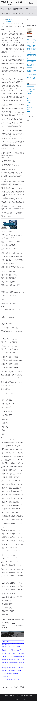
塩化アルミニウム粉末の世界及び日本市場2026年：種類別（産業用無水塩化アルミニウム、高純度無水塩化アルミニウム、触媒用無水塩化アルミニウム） (31, 48)
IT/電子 (6, 21)
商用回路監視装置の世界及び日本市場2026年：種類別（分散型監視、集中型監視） (31, 56)
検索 (27, 19)
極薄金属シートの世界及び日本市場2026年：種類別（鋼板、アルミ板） (31, 41)
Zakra (26, 695)
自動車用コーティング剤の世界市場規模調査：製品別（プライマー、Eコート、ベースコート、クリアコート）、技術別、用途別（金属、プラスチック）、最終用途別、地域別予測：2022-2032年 (13, 672)
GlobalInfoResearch (30, 86)
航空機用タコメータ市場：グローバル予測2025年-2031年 (11, 646)
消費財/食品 (29, 102)
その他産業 (29, 93)
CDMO (3, 665)
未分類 (28, 98)
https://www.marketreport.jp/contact (8, 629)
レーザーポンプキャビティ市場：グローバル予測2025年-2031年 (6, 688)
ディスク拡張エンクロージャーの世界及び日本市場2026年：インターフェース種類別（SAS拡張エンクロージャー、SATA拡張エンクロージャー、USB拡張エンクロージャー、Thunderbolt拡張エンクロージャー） (31, 74)
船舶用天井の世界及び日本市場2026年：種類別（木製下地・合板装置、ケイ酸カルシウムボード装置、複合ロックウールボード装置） (31, 64)
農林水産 (28, 111)
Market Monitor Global (31, 89)
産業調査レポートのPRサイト (14, 2)
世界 (12, 21)
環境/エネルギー (30, 105)
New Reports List (31, 3)
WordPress (30, 695)
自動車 (28, 109)
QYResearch (9, 21)
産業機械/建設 (29, 107)
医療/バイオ (29, 96)
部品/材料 (28, 112)
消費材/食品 (29, 100)
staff (3, 19)
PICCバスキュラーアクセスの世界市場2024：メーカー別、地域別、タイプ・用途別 (18, 688)
